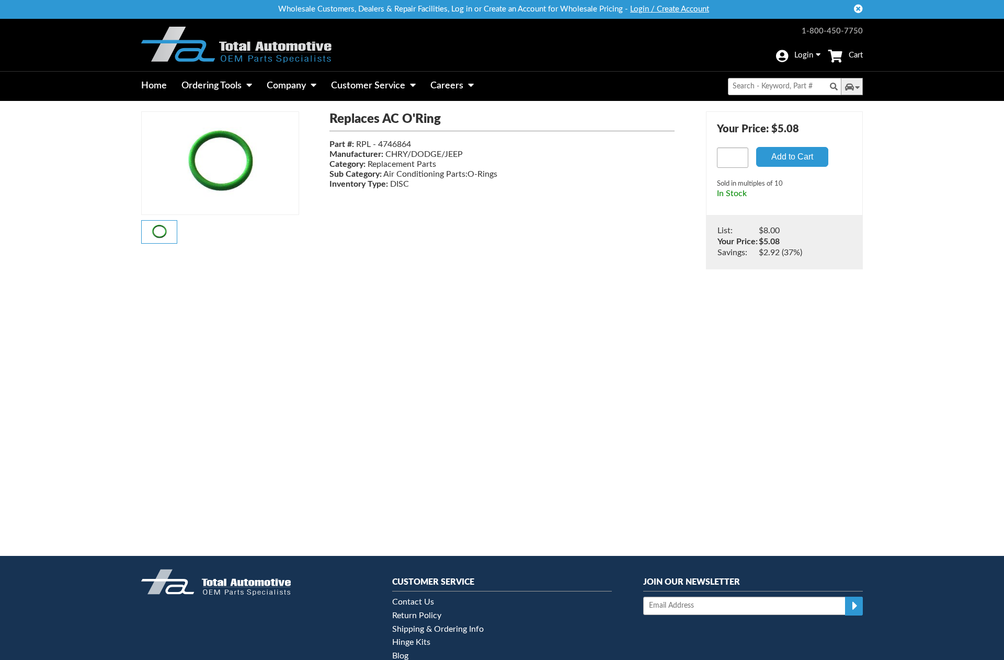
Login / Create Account (669, 9)
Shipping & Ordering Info (438, 629)
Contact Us (413, 602)
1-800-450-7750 (832, 31)
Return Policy (416, 615)
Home (154, 85)
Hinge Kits (411, 642)
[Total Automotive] (236, 45)
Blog (400, 656)
